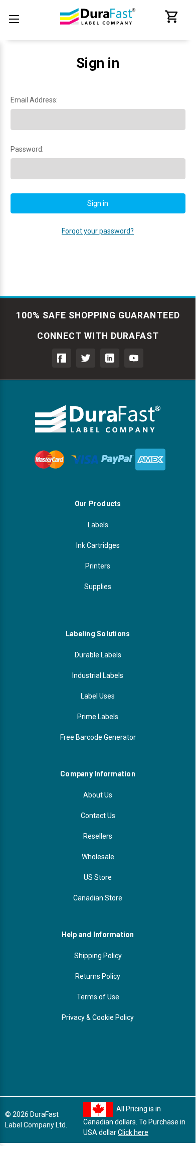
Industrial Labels (97, 675)
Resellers (97, 836)
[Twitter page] (85, 358)
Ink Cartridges (98, 545)
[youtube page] (133, 358)
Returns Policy (97, 976)
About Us (97, 795)
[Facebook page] (61, 358)
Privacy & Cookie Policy (98, 1017)
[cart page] (171, 22)
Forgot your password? (98, 231)
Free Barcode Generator (98, 737)
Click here (133, 1132)
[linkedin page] (109, 358)
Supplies (97, 587)
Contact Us (98, 816)
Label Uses (98, 696)
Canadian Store (97, 898)
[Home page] (97, 30)
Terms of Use (98, 997)
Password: (27, 149)
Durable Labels (98, 655)
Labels (98, 525)
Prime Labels (97, 717)
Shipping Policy (98, 956)
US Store (98, 877)
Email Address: (34, 100)
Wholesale (98, 857)
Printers (97, 566)
